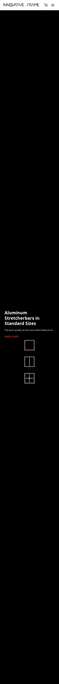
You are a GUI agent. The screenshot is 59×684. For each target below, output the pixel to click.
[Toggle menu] (53, 5)
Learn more (11, 336)
